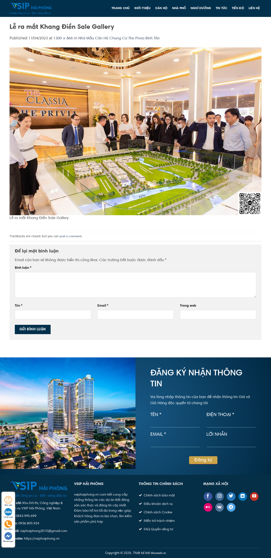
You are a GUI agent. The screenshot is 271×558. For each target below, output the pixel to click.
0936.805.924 (28, 523)
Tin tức (221, 8)
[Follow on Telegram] (231, 507)
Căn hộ (161, 8)
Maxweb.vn (158, 553)
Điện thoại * (220, 415)
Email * (158, 434)
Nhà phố (179, 8)
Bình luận (23, 268)
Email (102, 305)
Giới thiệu (142, 8)
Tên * (155, 415)
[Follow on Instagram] (219, 496)
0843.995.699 (26, 516)
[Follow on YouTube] (254, 496)
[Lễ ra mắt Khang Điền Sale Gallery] (135, 131)
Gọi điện (8, 529)
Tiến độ (238, 8)
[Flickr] (208, 507)
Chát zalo (8, 517)
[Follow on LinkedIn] (242, 496)
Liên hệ (254, 8)
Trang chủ (121, 8)
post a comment (70, 236)
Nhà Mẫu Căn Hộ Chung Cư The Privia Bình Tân (119, 38)
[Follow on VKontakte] (219, 507)
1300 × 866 (63, 38)
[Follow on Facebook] (208, 496)
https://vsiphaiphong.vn (41, 538)
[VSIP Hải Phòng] (31, 8)
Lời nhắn (216, 434)
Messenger (8, 541)
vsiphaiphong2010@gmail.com (43, 531)
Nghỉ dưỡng (201, 8)
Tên (18, 305)
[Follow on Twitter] (231, 496)
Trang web (188, 305)
